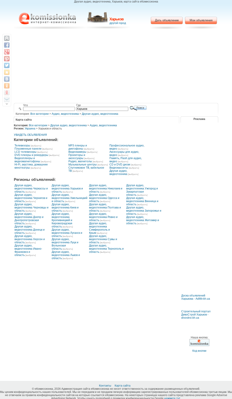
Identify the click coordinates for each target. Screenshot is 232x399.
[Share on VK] (7, 79)
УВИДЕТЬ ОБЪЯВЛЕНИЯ (30, 134)
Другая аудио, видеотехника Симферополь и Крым (99, 228)
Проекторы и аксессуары (76, 156)
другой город (117, 23)
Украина (30, 128)
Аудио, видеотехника (65, 113)
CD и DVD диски (119, 164)
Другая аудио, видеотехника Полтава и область (105, 207)
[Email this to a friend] (7, 99)
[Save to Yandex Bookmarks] (7, 92)
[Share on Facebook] (7, 45)
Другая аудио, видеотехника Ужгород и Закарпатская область (142, 190)
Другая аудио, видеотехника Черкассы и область (31, 188)
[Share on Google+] (7, 52)
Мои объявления (201, 20)
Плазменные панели (27, 148)
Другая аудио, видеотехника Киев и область (65, 207)
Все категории (39, 113)
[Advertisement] (116, 66)
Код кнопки (199, 350)
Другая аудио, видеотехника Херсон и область (29, 239)
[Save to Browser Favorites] (7, 72)
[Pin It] (7, 58)
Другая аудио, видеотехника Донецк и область (29, 229)
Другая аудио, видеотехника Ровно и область (103, 217)
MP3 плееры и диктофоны (77, 147)
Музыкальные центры (82, 164)
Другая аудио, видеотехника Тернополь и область (106, 248)
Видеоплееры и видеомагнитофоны (27, 160)
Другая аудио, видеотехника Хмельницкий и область (69, 198)
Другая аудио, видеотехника (100, 113)
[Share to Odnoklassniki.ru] (7, 85)
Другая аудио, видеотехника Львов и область (66, 255)
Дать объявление (167, 20)
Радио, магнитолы (80, 161)
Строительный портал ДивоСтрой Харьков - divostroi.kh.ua (195, 314)
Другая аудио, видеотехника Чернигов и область (30, 198)
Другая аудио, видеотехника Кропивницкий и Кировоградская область (62, 220)
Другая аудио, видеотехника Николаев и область (105, 188)
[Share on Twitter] (7, 65)
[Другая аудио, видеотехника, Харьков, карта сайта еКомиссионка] (47, 18)
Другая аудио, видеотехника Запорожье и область (143, 210)
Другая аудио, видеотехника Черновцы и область (31, 207)
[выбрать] (36, 145)
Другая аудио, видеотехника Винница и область (142, 201)
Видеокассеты (118, 167)
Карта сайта (123, 385)
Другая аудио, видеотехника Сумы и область (103, 239)
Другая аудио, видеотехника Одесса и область (104, 198)
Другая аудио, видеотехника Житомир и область (142, 220)
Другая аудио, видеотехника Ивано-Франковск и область (28, 250)
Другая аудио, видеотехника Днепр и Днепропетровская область (29, 218)
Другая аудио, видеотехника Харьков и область (67, 188)
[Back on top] (7, 38)
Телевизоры (22, 145)
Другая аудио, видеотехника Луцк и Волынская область (65, 244)
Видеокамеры (77, 151)
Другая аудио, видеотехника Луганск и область (67, 233)
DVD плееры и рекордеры (31, 155)
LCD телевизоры (25, 151)
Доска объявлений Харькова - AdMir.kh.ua (195, 297)
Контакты (105, 385)
